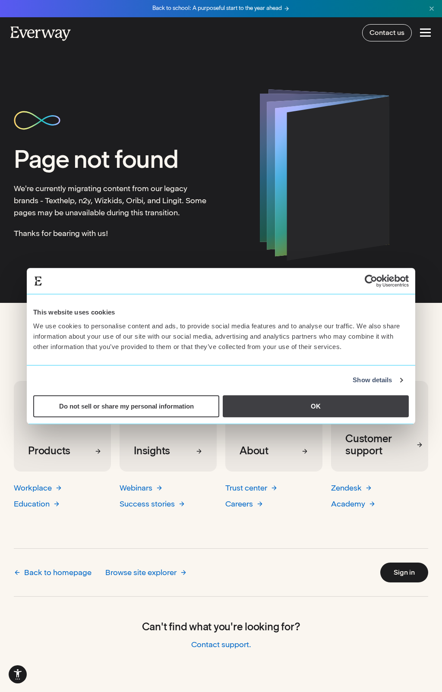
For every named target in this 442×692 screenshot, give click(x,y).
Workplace (33, 487)
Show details (372, 380)
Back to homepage (58, 572)
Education (32, 503)
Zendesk (346, 487)
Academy (348, 503)
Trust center (246, 487)
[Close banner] (431, 8)
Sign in (404, 572)
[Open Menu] (425, 32)
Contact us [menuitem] (386, 32)
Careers (239, 503)
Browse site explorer (141, 572)
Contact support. (221, 644)
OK (316, 406)
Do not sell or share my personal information (126, 406)
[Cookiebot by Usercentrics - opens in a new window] (371, 280)
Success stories (147, 503)
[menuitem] (18, 674)
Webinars (136, 487)
